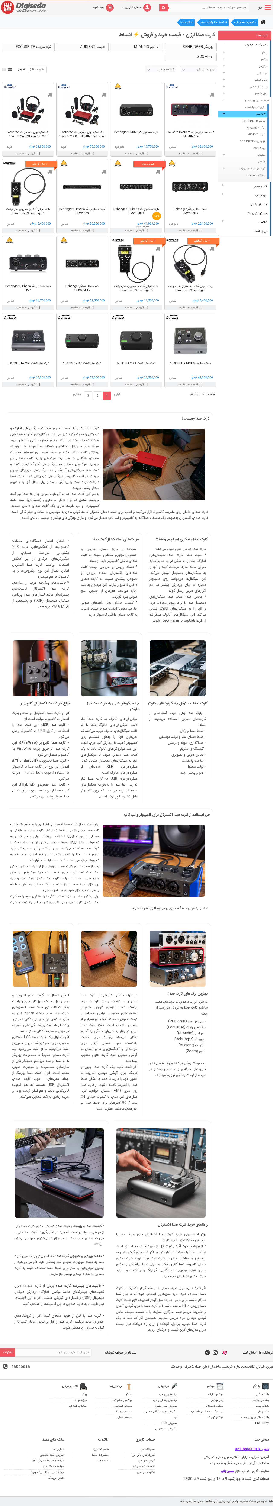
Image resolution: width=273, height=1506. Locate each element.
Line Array (262, 1423)
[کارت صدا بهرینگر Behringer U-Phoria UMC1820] (82, 187)
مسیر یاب (227, 1471)
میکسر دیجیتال (214, 1406)
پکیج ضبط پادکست (255, 107)
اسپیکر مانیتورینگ (257, 213)
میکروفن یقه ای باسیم (165, 1400)
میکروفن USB (169, 1423)
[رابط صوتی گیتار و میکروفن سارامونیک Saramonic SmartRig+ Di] (136, 264)
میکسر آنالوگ (215, 1394)
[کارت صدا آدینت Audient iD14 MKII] (28, 341)
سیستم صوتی (124, 1417)
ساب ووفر (263, 1411)
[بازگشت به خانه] (262, 22)
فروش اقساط (260, 231)
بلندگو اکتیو (262, 1394)
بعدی (77, 394)
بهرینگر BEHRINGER (254, 121)
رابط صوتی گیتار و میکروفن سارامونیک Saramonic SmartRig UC (28, 211)
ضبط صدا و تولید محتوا (257, 100)
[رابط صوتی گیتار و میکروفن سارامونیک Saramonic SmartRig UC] (28, 187)
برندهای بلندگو (260, 1400)
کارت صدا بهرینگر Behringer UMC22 (136, 132)
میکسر (264, 59)
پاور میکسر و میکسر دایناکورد (206, 1411)
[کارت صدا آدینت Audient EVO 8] (82, 341)
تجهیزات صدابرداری (256, 44)
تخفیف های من (146, 1472)
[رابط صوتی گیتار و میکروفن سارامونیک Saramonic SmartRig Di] (190, 264)
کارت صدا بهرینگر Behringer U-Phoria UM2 (28, 288)
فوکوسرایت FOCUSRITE (252, 141)
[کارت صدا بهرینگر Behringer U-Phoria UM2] (28, 264)
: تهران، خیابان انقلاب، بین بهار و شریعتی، (236, 1457)
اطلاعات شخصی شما (143, 1466)
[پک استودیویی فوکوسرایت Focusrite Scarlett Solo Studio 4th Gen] (28, 110)
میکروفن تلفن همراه (166, 1406)
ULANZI (262, 222)
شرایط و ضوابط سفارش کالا (48, 1460)
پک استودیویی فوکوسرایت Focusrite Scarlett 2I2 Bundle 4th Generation (82, 134)
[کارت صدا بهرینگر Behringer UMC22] (136, 110)
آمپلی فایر (262, 73)
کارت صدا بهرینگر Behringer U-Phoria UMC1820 (82, 211)
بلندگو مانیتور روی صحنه (255, 1417)
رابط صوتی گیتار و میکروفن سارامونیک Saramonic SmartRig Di (190, 288)
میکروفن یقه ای (258, 204)
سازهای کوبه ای (78, 1406)
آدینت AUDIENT (256, 134)
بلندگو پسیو (262, 1406)
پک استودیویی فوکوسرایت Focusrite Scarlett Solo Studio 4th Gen (28, 134)
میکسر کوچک (215, 1417)
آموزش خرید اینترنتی (52, 1455)
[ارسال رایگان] (212, 94)
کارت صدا (260, 114)
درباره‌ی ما (58, 1449)
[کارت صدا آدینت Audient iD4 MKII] (190, 341)
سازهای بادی (80, 1400)
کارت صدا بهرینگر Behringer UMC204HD (82, 288)
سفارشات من (147, 1449)
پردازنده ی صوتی (258, 87)
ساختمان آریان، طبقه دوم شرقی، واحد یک (239, 1463)
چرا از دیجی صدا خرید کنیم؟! (47, 1472)
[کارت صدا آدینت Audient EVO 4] (136, 341)
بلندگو (264, 53)
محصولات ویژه (101, 1449)
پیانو (84, 1394)
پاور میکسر (217, 1400)
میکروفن (263, 66)
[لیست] (3, 69)
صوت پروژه (261, 195)
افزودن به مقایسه (188, 153)
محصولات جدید (100, 1455)
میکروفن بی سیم (168, 1394)
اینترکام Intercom (255, 175)
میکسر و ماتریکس (122, 1400)
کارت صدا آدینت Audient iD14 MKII (28, 363)
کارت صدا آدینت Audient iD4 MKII (190, 363)
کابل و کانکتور (260, 93)
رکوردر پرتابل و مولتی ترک (252, 169)
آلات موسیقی (260, 186)
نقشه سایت (102, 1460)
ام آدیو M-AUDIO (256, 128)
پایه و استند (261, 80)
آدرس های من (146, 1460)
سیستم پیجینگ (123, 1411)
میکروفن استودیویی (166, 1428)
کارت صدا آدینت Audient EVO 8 (82, 363)
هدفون (261, 162)
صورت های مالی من (143, 1455)
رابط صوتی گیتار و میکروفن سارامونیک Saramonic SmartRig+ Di (136, 288)
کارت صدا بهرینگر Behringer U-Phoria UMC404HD (136, 211)
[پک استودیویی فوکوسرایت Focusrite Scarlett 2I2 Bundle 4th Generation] (82, 110)
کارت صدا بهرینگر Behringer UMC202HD (190, 211)
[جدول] (9, 69)
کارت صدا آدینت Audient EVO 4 (136, 363)
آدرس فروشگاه (56, 1478)
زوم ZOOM (259, 148)
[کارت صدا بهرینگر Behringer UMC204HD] (82, 264)
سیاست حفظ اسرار (53, 1466)
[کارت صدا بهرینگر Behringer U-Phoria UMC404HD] (136, 187)
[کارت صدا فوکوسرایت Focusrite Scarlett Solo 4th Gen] (190, 110)
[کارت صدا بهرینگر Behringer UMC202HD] (190, 187)
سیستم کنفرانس (123, 1406)
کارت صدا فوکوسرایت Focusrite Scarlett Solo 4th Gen (190, 134)
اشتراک (7, 1352)
